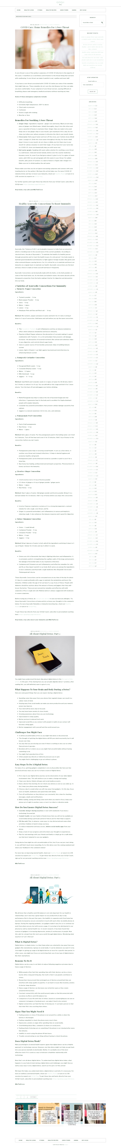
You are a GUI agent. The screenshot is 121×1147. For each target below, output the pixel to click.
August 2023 (91, 217)
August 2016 (91, 479)
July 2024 (91, 183)
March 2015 (91, 531)
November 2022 (91, 245)
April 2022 (92, 267)
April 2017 (92, 454)
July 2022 (91, 258)
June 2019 (91, 373)
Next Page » (33, 1097)
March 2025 (91, 158)
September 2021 (91, 289)
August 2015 (91, 516)
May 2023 (91, 227)
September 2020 (91, 326)
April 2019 (92, 379)
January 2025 (91, 164)
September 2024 (91, 177)
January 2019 (91, 388)
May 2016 (91, 488)
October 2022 (91, 248)
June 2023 (91, 224)
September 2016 (91, 475)
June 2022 (91, 261)
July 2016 (91, 482)
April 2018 (91, 416)
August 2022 (91, 255)
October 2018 (91, 398)
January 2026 (91, 127)
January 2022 (91, 276)
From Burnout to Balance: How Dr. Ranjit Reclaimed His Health (95, 1115)
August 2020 (91, 329)
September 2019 (91, 363)
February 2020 (92, 348)
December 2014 (91, 541)
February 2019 (92, 385)
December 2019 (92, 354)
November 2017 (91, 432)
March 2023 (91, 233)
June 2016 (91, 485)
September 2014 (91, 550)
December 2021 (92, 280)
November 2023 (91, 208)
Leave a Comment (54, 24)
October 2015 (91, 510)
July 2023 (91, 220)
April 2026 (91, 118)
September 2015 (91, 513)
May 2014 (91, 563)
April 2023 (91, 230)
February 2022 (91, 273)
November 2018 (91, 395)
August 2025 (91, 143)
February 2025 (91, 161)
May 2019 (91, 376)
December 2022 (91, 242)
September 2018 (91, 401)
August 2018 (91, 404)
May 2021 (91, 301)
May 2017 (91, 451)
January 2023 (91, 239)
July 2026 (91, 108)
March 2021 (91, 307)
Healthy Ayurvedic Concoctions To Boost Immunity (45, 203)
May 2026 (91, 115)
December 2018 (92, 391)
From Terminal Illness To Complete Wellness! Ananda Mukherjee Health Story (26, 1116)
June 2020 (92, 335)
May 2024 (91, 189)
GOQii (60, 2)
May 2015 (91, 525)
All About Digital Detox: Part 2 (44, 633)
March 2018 (91, 419)
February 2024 (91, 199)
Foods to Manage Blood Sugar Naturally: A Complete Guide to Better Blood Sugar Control (92, 39)
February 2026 (91, 124)
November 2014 (91, 544)
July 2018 (91, 407)
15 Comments (57, 201)
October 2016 (91, 472)
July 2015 (91, 519)
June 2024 (91, 186)
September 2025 (91, 140)
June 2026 (91, 112)
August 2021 (91, 292)
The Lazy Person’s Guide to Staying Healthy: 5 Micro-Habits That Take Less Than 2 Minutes (92, 47)
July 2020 (91, 332)
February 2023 (91, 236)
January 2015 (91, 538)
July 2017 (91, 444)
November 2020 (91, 320)
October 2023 (91, 211)
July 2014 (91, 556)
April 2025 (91, 155)
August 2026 (91, 105)
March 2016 (91, 494)
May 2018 (91, 413)
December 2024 (91, 168)
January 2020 (91, 351)
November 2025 (91, 133)
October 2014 (91, 547)
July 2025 (91, 146)
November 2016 (91, 469)
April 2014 (92, 566)
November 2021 (92, 283)
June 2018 (91, 410)
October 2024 (91, 174)
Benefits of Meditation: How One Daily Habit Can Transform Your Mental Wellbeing (92, 65)
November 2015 (92, 507)
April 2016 (91, 491)
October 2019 (91, 360)
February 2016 (92, 497)
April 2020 (91, 342)
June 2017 (91, 447)
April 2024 (91, 192)
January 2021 (91, 314)
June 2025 (91, 149)
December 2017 (91, 429)
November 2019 (91, 357)
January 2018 (91, 426)
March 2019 (91, 382)
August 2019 (91, 367)
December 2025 (91, 130)
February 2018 (92, 423)
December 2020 (91, 317)
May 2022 (91, 264)
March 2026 (91, 121)
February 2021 (92, 311)
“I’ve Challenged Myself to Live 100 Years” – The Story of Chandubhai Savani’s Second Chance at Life (49, 1117)
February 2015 (92, 535)
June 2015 (91, 522)
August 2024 (91, 180)
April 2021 (91, 304)
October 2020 (91, 323)
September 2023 (91, 214)
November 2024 (91, 171)
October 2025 (91, 136)
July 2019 (91, 370)
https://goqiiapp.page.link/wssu (30, 614)
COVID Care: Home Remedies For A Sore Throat (45, 27)
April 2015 (91, 528)
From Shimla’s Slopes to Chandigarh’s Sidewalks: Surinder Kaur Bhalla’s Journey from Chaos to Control (72, 1118)
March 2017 (91, 457)
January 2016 (91, 500)
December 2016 (91, 466)
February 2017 (92, 460)
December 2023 (91, 205)
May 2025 (91, 152)
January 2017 (91, 463)
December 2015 (92, 503)
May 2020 (91, 339)
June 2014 (91, 559)
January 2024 (91, 202)
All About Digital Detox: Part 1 (45, 877)
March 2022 (91, 270)
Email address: (92, 81)
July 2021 (91, 295)
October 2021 (91, 286)
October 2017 (91, 435)
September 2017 (91, 438)
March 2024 (91, 196)
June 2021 (91, 298)
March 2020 (91, 345)
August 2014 (91, 553)
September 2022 (91, 252)
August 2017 (91, 441)
